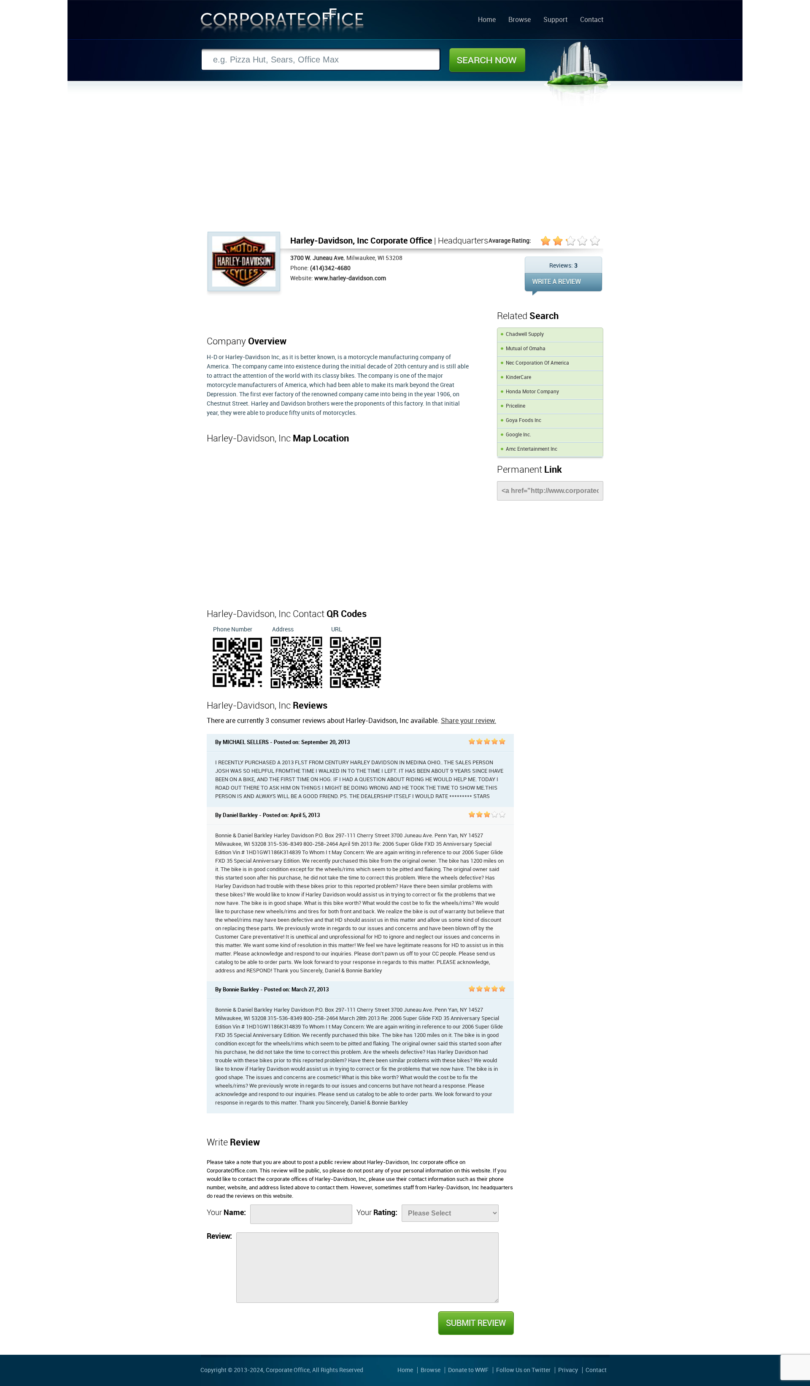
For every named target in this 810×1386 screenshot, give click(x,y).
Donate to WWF (468, 1370)
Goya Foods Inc (523, 420)
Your (226, 1213)
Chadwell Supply (525, 334)
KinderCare (518, 377)
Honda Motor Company (532, 392)
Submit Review (475, 1323)
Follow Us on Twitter (523, 1370)
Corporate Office (282, 22)
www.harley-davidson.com (350, 278)
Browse (519, 20)
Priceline (515, 406)
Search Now (487, 60)
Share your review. (468, 721)
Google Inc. (518, 435)
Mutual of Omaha (525, 349)
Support (555, 20)
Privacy (568, 1370)
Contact (591, 20)
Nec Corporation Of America (537, 363)
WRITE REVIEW (563, 284)
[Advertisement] (405, 168)
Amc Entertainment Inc (531, 449)
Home (487, 20)
